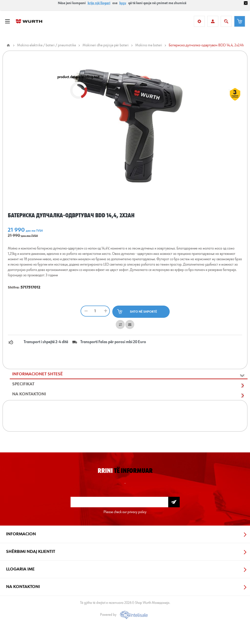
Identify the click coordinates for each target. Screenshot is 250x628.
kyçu (122, 3)
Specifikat (23, 384)
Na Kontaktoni (29, 394)
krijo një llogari (99, 3)
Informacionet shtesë (37, 374)
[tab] (129, 374)
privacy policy (136, 512)
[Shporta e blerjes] (239, 21)
